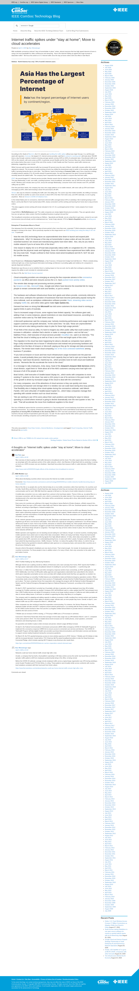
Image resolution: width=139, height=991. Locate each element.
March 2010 (109, 466)
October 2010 (109, 452)
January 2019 (109, 251)
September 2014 (110, 357)
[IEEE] (119, 10)
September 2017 (110, 283)
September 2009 (110, 479)
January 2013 (109, 397)
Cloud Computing (76, 428)
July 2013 (108, 385)
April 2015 (108, 342)
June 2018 (108, 265)
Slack (69, 300)
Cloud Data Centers (34, 428)
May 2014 (108, 365)
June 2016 (108, 314)
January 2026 (109, 80)
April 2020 (108, 220)
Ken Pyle (18, 455)
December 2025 (110, 82)
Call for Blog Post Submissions (77, 31)
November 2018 (110, 255)
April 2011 (108, 440)
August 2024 (109, 114)
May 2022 (108, 169)
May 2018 (108, 267)
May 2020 (108, 218)
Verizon (13, 192)
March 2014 (109, 369)
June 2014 (108, 363)
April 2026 (108, 73)
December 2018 (110, 253)
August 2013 (109, 383)
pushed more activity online (73, 280)
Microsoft (35, 286)
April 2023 (108, 147)
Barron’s (31, 154)
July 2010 (108, 458)
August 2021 (109, 187)
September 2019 (110, 234)
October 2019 (109, 232)
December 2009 (110, 473)
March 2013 (109, 393)
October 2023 (109, 135)
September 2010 (110, 454)
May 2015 (108, 340)
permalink (24, 430)
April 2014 (108, 367)
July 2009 (108, 483)
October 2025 (109, 86)
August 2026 (109, 65)
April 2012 (108, 416)
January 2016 (109, 324)
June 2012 (108, 412)
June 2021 (108, 192)
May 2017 (108, 291)
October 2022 (109, 159)
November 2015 (110, 328)
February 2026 (109, 78)
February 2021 (109, 200)
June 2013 (108, 387)
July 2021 (108, 190)
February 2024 (109, 126)
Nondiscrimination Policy (70, 979)
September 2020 (110, 210)
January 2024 (109, 128)
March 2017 (109, 295)
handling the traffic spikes (57, 154)
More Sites (79, 2)
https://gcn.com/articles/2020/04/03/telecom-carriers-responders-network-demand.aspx (44, 643)
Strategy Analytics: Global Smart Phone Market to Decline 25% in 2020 (73, 440)
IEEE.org (14, 2)
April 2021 (108, 196)
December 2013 (110, 375)
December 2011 (110, 424)
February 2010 (109, 469)
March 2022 (109, 173)
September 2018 (110, 259)
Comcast (28, 156)
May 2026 (108, 71)
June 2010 (108, 460)
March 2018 (109, 271)
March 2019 (109, 247)
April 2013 (108, 391)
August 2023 (109, 139)
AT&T (13, 178)
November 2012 (110, 401)
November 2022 (110, 157)
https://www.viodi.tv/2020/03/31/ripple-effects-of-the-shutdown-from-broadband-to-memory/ (45, 469)
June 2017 (108, 289)
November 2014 (110, 352)
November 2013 (110, 377)
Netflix (24, 303)
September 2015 (110, 332)
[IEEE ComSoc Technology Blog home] (19, 10)
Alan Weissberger (34, 48)
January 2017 (109, 299)
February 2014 (109, 371)
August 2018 (109, 261)
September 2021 (110, 185)
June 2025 (108, 94)
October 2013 (109, 379)
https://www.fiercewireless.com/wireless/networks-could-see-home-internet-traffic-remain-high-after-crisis (49, 668)
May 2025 (108, 96)
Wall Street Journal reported (33, 273)
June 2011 (108, 436)
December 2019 (110, 228)
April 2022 (108, 171)
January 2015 (109, 348)
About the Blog (25, 31)
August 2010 (109, 456)
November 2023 (110, 132)
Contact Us (20, 979)
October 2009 (109, 477)
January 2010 (109, 471)
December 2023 (110, 130)
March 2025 (109, 100)
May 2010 (108, 462)
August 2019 (109, 236)
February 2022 (109, 175)
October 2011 (109, 428)
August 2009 (109, 481)
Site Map (28, 979)
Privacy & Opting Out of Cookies (51, 979)
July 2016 (108, 312)
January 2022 (109, 177)
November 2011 (110, 426)
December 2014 (110, 350)
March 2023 (109, 149)
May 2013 (108, 389)
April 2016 (108, 318)
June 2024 (108, 118)
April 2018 (108, 269)
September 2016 (110, 308)
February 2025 (109, 102)
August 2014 (109, 359)
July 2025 (108, 92)
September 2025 (110, 88)
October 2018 (109, 257)
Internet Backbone (47, 428)
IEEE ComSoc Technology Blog (35, 16)
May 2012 (108, 414)
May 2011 (108, 438)
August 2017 (109, 285)
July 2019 (108, 238)
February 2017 (109, 297)
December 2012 (110, 399)
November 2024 (110, 108)
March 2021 (109, 198)
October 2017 (109, 281)
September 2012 (110, 405)
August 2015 (109, 334)
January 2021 (109, 202)
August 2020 (109, 212)
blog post (93, 219)
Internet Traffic (88, 428)
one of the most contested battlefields (69, 349)
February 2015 (109, 346)
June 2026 (108, 69)
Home (15, 31)
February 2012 (109, 420)
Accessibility (36, 979)
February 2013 (109, 395)
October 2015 (109, 330)
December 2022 (110, 155)
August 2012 (109, 407)
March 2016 (109, 320)
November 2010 (110, 450)
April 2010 (108, 464)
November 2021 (110, 181)
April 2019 (108, 245)
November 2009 (110, 475)
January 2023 (109, 153)
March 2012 (109, 418)
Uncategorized (58, 428)
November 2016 (110, 304)
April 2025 (108, 98)
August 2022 (109, 163)
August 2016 (109, 310)
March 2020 (109, 222)
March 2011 (109, 442)
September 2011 (110, 430)
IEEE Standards (56, 2)
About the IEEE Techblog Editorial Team (48, 31)
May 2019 (108, 242)
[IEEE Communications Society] (104, 982)
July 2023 (108, 141)
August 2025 (109, 90)
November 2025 (110, 84)
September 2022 (110, 161)
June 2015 (108, 338)
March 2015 (109, 344)
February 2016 (109, 322)
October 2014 (109, 354)
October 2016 (109, 306)
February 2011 (109, 444)
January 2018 (109, 275)
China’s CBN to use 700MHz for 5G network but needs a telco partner (35, 438)
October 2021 (109, 183)
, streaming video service (82, 300)
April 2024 (108, 122)
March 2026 (109, 75)
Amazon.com (21, 286)
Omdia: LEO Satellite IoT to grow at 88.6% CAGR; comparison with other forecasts (115, 952)
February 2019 (109, 249)
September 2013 (110, 381)
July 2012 (108, 409)
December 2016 (110, 302)
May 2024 (108, 120)
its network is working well (72, 156)
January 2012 (109, 422)
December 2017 (110, 277)
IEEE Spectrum (69, 2)
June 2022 (108, 167)
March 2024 (109, 124)
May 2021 (108, 194)
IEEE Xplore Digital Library (39, 2)
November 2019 (110, 230)
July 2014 (108, 361)
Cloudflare (65, 335)
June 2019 (108, 240)
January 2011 (109, 446)
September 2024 (110, 112)
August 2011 (109, 432)
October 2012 (109, 403)
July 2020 (108, 214)
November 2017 (110, 279)
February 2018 (109, 273)
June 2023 (108, 143)
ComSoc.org (24, 2)
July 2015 (108, 336)
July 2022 (108, 165)
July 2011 (108, 434)
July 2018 (108, 263)
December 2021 (110, 179)
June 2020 (108, 216)
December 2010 (110, 448)
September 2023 (110, 137)
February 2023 (109, 151)
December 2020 (110, 204)
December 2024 (110, 106)
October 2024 (109, 110)
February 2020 (109, 224)
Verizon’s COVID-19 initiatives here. (36, 197)
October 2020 (109, 208)
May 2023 (108, 145)
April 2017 (108, 293)
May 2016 (108, 316)
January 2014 (109, 373)
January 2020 (109, 226)
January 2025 (109, 104)
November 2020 (110, 206)
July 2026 (108, 67)
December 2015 (110, 326)
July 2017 (108, 287)
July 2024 (108, 116)
